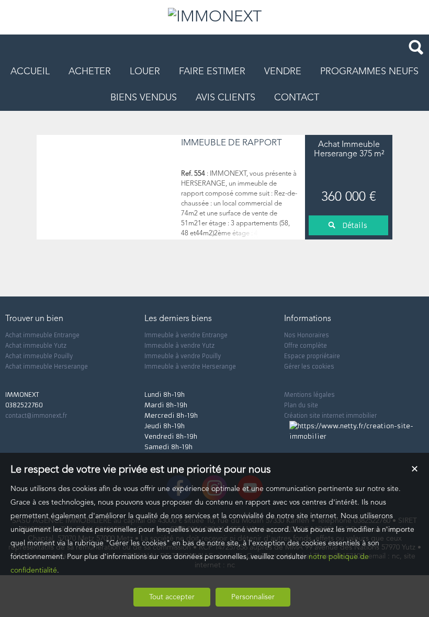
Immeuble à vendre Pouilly (182, 356)
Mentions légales (309, 394)
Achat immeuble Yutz (35, 345)
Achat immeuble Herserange (46, 366)
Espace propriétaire (312, 356)
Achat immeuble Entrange (42, 335)
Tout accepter (172, 597)
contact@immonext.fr (36, 415)
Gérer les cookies (309, 366)
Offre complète (305, 345)
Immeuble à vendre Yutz (179, 345)
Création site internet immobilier (330, 415)
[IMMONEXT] (215, 17)
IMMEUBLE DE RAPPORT (231, 143)
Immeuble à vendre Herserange (190, 366)
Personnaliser (253, 597)
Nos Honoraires (306, 335)
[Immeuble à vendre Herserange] (106, 187)
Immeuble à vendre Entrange (186, 335)
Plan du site (301, 405)
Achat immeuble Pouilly (39, 356)
